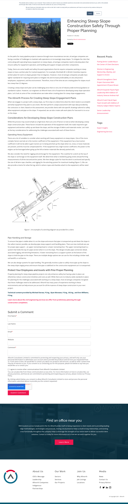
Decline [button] (98, 13)
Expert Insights (102, 128)
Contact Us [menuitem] (103, 479)
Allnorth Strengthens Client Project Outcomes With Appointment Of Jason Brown (107, 82)
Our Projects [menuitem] (60, 482)
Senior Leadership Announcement (103, 111)
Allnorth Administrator (79, 39)
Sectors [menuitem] (58, 476)
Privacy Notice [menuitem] (104, 482)
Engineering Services (104, 132)
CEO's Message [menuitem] (38, 476)
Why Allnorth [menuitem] (82, 476)
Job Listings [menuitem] (81, 479)
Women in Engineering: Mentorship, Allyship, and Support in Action (106, 72)
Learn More (64, 442)
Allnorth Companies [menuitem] (40, 482)
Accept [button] (90, 13)
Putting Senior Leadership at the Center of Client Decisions (108, 63)
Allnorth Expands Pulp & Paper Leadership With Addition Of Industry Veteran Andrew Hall (108, 92)
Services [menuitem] (58, 479)
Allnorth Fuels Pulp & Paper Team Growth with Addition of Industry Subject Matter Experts (108, 103)
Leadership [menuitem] (37, 479)
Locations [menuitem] (81, 482)
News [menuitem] (101, 476)
